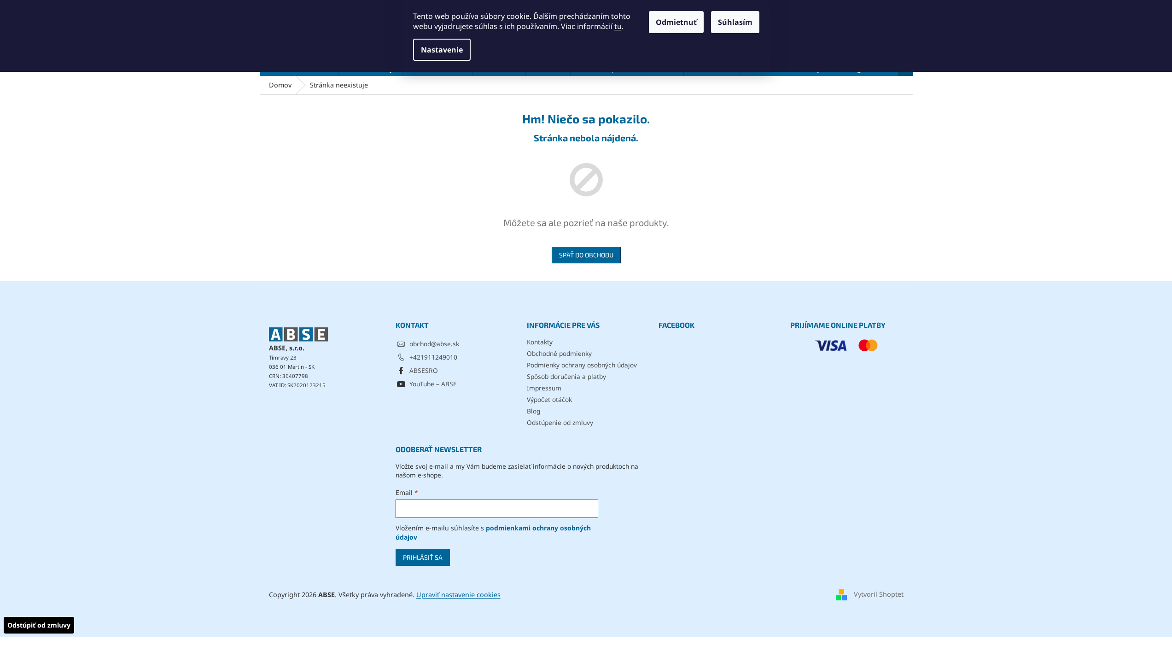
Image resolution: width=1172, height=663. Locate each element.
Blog (533, 411)
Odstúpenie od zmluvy (560, 422)
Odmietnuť (676, 22)
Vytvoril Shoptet (879, 594)
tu (618, 26)
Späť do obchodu (586, 255)
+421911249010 (433, 357)
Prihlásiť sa (423, 557)
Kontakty (540, 341)
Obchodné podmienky (559, 353)
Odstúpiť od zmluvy (38, 625)
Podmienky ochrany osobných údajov (582, 365)
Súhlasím (735, 22)
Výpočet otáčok (549, 399)
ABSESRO (423, 370)
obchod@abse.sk (434, 343)
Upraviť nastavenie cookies (458, 594)
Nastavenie (442, 50)
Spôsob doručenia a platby (566, 376)
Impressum (544, 388)
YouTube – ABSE (433, 383)
